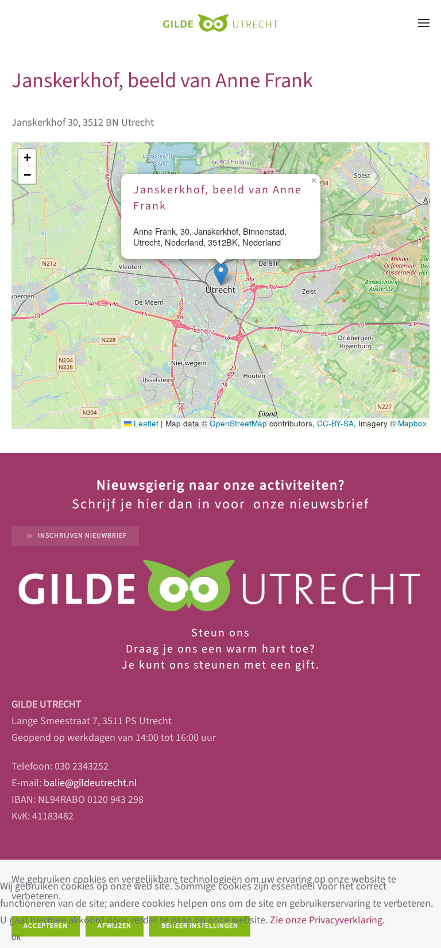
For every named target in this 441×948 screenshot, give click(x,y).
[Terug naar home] (220, 23)
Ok (16, 938)
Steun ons (220, 633)
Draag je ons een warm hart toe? (221, 649)
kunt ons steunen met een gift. (228, 665)
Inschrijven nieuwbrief (82, 536)
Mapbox (412, 423)
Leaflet (144, 423)
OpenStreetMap (238, 423)
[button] (424, 23)
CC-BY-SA (335, 423)
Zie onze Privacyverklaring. (327, 920)
